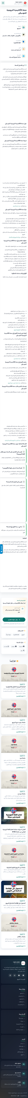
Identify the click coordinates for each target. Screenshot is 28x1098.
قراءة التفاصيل (20, 696)
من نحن (21, 1043)
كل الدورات (21, 999)
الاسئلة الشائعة (13, 1095)
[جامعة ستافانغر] (14, 922)
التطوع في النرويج (17, 330)
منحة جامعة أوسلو (17, 206)
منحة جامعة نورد (17, 358)
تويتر (21, 650)
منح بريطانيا (21, 1046)
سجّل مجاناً (21, 1018)
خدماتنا (22, 1021)
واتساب (5, 646)
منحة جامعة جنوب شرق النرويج (14, 383)
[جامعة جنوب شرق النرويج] (14, 708)
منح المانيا (21, 1049)
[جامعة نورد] (14, 744)
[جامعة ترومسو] (14, 780)
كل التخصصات (20, 1004)
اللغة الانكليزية (16, 634)
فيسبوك (20, 646)
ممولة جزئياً (8, 634)
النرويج (23, 634)
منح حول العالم (20, 1052)
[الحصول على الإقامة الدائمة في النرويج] (14, 889)
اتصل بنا (21, 1027)
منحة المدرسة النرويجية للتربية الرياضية (13, 440)
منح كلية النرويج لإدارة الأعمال (15, 237)
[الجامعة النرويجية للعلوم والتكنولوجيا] (14, 673)
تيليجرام (13, 646)
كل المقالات (21, 1002)
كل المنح (21, 993)
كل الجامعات (21, 996)
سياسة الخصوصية (19, 1024)
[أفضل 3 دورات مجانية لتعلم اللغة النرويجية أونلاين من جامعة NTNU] (14, 815)
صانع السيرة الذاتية (19, 1029)
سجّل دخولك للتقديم (13, 620)
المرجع (22, 1055)
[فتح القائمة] (3, 3)
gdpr (18, 1095)
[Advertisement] (14, 106)
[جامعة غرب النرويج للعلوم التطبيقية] (14, 853)
